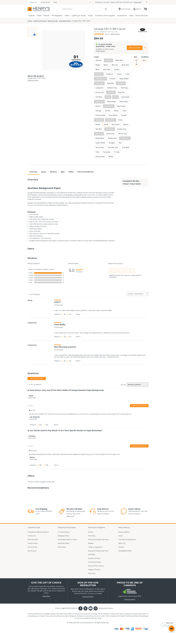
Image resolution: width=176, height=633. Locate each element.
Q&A (63, 172)
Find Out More (87, 597)
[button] (90, 2)
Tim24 (30, 396)
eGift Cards (62, 547)
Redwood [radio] (99, 120)
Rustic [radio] (98, 124)
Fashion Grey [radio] (112, 88)
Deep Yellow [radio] (124, 79)
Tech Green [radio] (100, 147)
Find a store (137, 2)
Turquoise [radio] (106, 152)
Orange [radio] (98, 111)
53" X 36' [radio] (136, 62)
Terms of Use (32, 547)
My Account (32, 551)
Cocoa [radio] (119, 74)
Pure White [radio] (113, 115)
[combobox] (140, 294)
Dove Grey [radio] (99, 83)
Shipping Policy (63, 536)
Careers (121, 547)
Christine (31, 436)
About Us (121, 543)
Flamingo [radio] (124, 88)
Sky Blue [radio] (99, 129)
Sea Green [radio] (115, 124)
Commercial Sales (94, 562)
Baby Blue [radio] (119, 60)
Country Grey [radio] (101, 79)
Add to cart (135, 48)
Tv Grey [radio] (117, 152)
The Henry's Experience (127, 539)
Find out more (33, 80)
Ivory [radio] (115, 97)
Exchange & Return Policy (67, 539)
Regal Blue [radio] (111, 120)
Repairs (91, 543)
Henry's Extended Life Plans (98, 539)
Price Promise (33, 539)
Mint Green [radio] (124, 101)
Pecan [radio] (116, 111)
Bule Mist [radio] (106, 69)
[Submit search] (106, 9)
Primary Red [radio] (100, 115)
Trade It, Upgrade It (95, 547)
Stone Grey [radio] (110, 134)
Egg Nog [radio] (110, 83)
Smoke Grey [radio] (121, 129)
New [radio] (144, 60)
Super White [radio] (100, 143)
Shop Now (46, 596)
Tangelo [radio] (112, 143)
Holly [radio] (108, 97)
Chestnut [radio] (109, 74)
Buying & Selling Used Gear (98, 551)
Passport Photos (94, 569)
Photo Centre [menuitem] (45, 2)
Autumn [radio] (108, 60)
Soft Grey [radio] (99, 134)
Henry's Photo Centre (96, 566)
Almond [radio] (98, 60)
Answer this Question (139, 405)
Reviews (53, 172)
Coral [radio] (127, 74)
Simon (32, 457)
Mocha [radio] (98, 106)
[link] (79, 270)
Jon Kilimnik (35, 417)
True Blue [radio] (125, 147)
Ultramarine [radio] (100, 156)
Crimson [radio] (112, 79)
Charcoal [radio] (99, 74)
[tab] (32, 32)
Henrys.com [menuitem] (33, 2)
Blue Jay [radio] (115, 65)
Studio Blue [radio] (100, 138)
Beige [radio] (98, 65)
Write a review (115, 34)
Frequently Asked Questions (38, 532)
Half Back (91, 554)
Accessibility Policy (125, 551)
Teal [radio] (120, 143)
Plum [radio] (125, 111)
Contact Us (32, 536)
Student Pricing (94, 558)
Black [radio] (106, 65)
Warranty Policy (63, 543)
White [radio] (111, 156)
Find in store (100, 51)
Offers (71, 172)
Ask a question (36, 378)
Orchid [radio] (107, 111)
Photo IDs (91, 573)
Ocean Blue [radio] (108, 106)
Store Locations (124, 532)
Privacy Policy (33, 543)
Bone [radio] (97, 69)
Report (78, 314)
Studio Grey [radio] (112, 138)
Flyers (120, 536)
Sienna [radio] (125, 124)
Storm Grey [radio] (122, 134)
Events (90, 532)
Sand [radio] (106, 124)
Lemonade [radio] (125, 97)
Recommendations (85, 172)
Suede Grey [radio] (125, 138)
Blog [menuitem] (55, 2)
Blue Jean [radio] (125, 65)
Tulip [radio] (97, 152)
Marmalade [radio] (111, 101)
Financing (91, 536)
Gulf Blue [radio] (99, 97)
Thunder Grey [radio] (113, 147)
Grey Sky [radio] (111, 92)
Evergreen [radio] (99, 88)
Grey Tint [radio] (121, 92)
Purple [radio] (123, 115)
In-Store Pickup (63, 532)
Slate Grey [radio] (109, 129)
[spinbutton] (123, 47)
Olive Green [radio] (121, 106)
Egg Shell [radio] (120, 83)
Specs (43, 172)
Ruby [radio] (120, 120)
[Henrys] (38, 9)
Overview (33, 172)
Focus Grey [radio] (100, 92)
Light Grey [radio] (99, 101)
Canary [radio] (116, 69)
